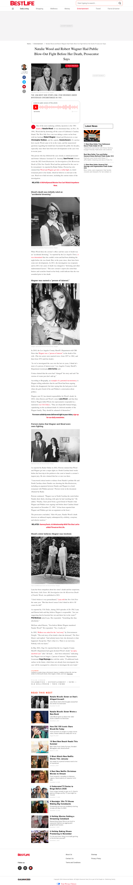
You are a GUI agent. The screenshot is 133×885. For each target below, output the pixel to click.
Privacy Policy (96, 858)
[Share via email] (24, 92)
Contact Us (70, 858)
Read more (70, 674)
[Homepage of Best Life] (24, 855)
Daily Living (24, 9)
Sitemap (94, 854)
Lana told (61, 599)
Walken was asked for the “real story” (51, 632)
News (72, 682)
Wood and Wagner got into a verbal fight (54, 170)
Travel (98, 9)
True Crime (58, 684)
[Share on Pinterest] (24, 87)
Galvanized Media (68, 879)
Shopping (39, 9)
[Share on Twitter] (24, 82)
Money (67, 9)
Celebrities (38, 682)
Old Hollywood (40, 684)
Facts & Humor (113, 9)
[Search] (120, 3)
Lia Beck (25, 72)
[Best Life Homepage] (22, 3)
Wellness (54, 9)
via (44, 404)
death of (44, 128)
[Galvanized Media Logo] (24, 879)
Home (29, 44)
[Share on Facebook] (24, 78)
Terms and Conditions (73, 862)
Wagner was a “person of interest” (51, 353)
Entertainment (83, 9)
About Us (69, 854)
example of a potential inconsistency (64, 380)
